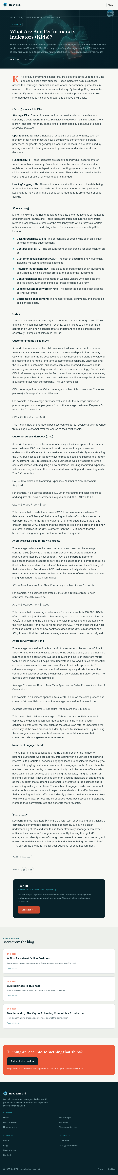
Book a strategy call (22, 1061)
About (6, 1140)
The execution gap (68, 1127)
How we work (10, 1127)
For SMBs (63, 1122)
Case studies (9, 1150)
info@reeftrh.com (69, 1145)
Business (26, 857)
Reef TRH (15, 4)
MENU (110, 5)
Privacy (101, 1169)
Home (13, 17)
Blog (21, 17)
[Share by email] (31, 869)
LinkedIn (64, 1140)
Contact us (28, 910)
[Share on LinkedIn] (24, 869)
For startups (65, 1117)
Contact (7, 1155)
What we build (10, 1122)
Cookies (111, 1169)
